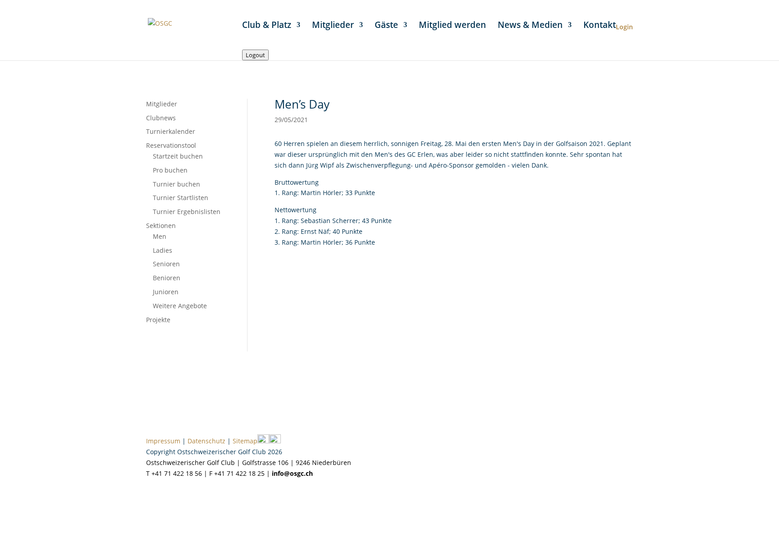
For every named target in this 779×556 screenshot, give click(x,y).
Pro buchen (170, 170)
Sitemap (245, 441)
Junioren (166, 291)
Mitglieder (333, 26)
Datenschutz (206, 441)
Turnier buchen (176, 184)
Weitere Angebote (180, 305)
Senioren (166, 264)
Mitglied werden (452, 26)
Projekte (158, 319)
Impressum (163, 441)
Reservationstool (171, 145)
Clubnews (161, 118)
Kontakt (599, 26)
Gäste (386, 26)
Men (159, 236)
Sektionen (161, 225)
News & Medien (530, 26)
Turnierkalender (170, 131)
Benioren (166, 277)
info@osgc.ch (292, 473)
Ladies (162, 250)
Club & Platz (266, 26)
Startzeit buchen (178, 156)
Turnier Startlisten (180, 197)
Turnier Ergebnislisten (186, 211)
